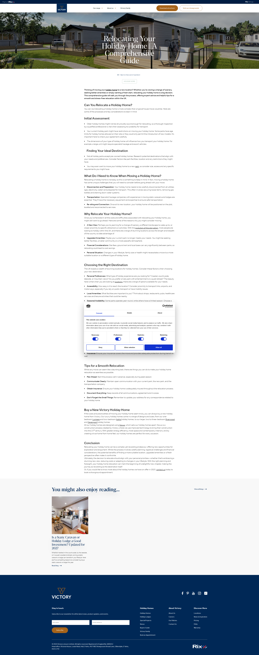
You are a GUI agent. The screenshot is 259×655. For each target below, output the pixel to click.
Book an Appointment (147, 635)
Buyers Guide (145, 628)
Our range (96, 8)
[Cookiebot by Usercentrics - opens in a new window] (164, 306)
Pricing (196, 620)
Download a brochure (167, 8)
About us (110, 8)
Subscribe (59, 630)
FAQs (196, 624)
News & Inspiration (200, 617)
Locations (197, 613)
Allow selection (129, 347)
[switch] (118, 339)
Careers (171, 617)
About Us (172, 613)
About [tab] (160, 313)
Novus (142, 624)
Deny (100, 347)
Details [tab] (129, 313)
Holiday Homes (145, 613)
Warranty (197, 628)
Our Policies (173, 620)
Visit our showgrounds (191, 8)
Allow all (159, 347)
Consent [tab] (99, 313)
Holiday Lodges (145, 617)
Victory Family (125, 8)
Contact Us (173, 624)
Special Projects (145, 620)
